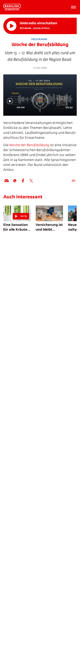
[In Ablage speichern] (73, 180)
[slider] (45, 99)
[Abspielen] (11, 26)
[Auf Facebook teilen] (23, 180)
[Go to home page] (12, 7)
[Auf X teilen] (31, 180)
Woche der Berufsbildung (29, 145)
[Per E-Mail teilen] (6, 180)
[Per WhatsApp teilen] (14, 180)
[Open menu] (73, 7)
